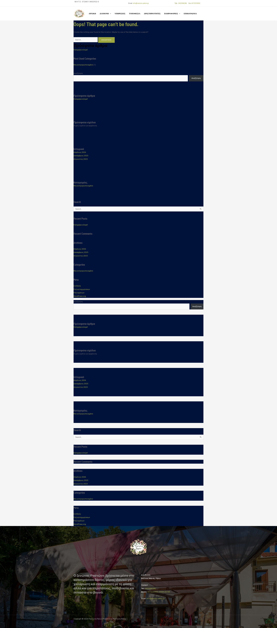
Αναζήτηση (78, 73)
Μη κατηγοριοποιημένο (83, 65)
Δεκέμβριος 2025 (81, 156)
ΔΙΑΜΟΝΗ (104, 13)
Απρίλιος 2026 (80, 152)
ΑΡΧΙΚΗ (92, 13)
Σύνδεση (77, 286)
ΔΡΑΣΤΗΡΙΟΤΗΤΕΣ (152, 13)
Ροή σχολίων (79, 293)
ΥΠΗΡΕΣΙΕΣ (120, 13)
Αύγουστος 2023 (81, 159)
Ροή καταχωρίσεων (82, 289)
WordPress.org (80, 296)
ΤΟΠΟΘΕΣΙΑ (134, 13)
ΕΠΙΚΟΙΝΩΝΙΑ (190, 13)
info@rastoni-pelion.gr (141, 3)
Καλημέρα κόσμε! (81, 50)
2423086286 (183, 3)
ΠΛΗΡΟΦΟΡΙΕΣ (171, 13)
